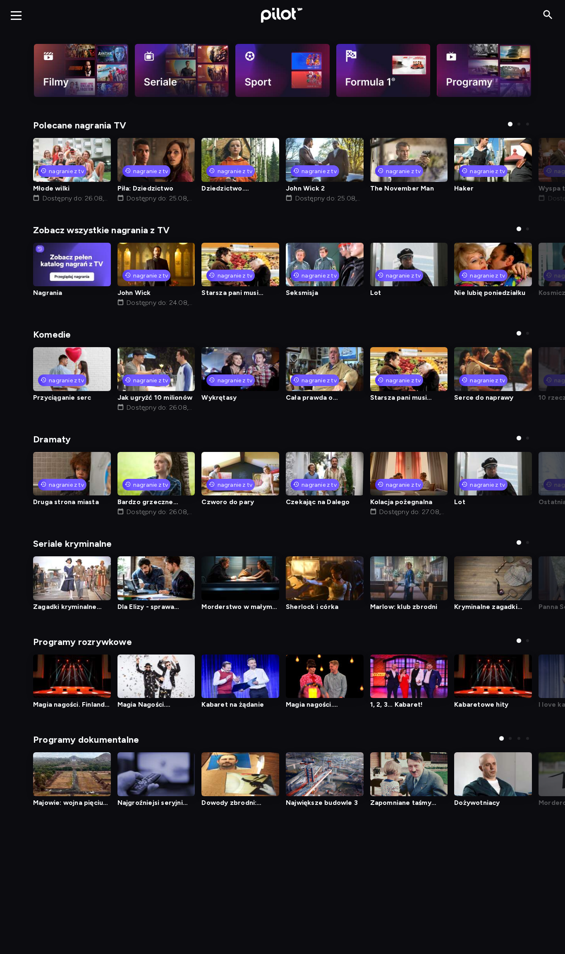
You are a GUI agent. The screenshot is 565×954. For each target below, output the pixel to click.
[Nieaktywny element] (81, 70)
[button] (510, 124)
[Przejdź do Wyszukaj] (548, 15)
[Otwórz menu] (16, 15)
